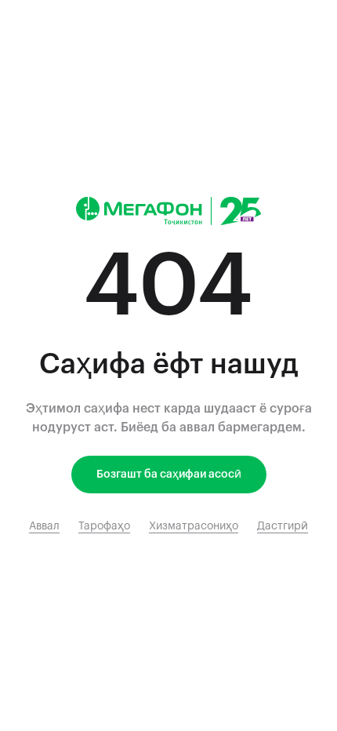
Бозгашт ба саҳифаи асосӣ (168, 474)
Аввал (44, 526)
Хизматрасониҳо (193, 526)
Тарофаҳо (104, 526)
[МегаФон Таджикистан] (168, 211)
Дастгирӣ (282, 526)
